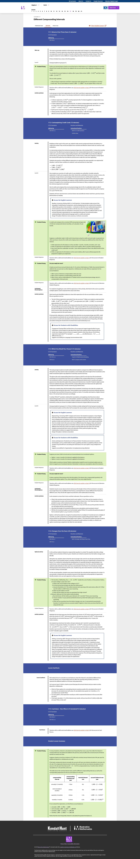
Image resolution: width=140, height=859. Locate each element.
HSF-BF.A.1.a (52, 130)
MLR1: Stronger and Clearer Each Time (81, 539)
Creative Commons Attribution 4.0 (68, 847)
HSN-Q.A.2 (52, 359)
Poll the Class (75, 133)
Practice (55, 25)
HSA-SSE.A (52, 40)
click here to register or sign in (82, 87)
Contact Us (88, 1)
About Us (81, 1)
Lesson (48, 25)
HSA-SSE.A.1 (52, 539)
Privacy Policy (64, 844)
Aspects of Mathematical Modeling (80, 357)
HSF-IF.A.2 (52, 541)
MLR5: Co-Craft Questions (78, 130)
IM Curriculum (72, 1)
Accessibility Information (73, 844)
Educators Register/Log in (111, 1)
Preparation (39, 25)
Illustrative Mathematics (43, 847)
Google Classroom (98, 1)
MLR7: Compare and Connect (79, 359)
